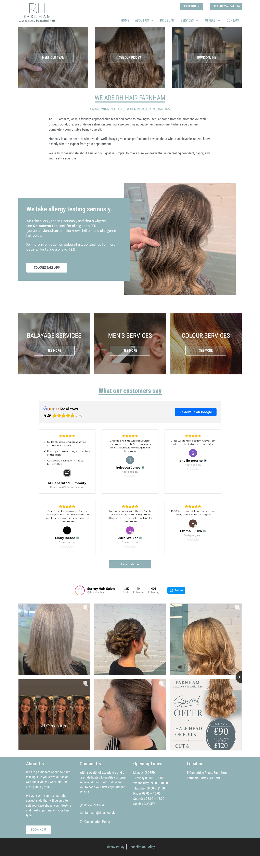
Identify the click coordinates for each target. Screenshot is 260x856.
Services (187, 20)
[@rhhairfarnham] (80, 590)
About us (142, 20)
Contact (233, 20)
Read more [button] (130, 451)
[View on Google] (130, 460)
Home (125, 20)
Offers (210, 20)
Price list (167, 20)
